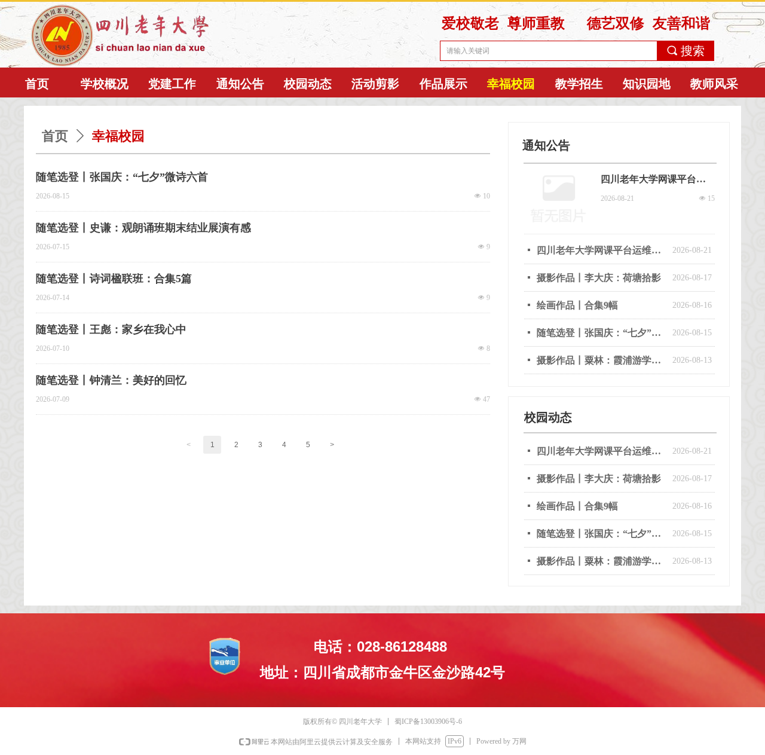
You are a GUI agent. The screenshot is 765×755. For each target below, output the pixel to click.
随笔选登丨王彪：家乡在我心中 (111, 329)
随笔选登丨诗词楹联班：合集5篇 (114, 279)
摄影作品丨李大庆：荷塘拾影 (599, 478)
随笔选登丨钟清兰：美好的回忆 (111, 380)
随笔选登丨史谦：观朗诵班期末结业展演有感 (143, 228)
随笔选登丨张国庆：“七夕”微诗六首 (122, 177)
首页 (55, 136)
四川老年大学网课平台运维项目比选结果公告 (601, 451)
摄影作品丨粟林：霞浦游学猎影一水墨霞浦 (601, 561)
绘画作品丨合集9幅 (577, 506)
